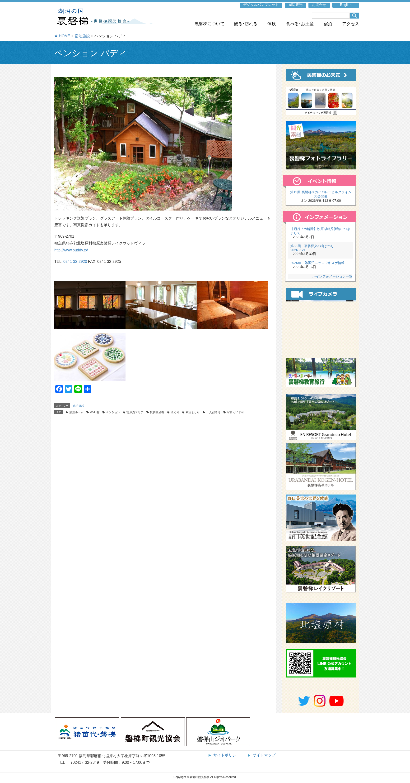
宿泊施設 (78, 406)
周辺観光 (295, 5)
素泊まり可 (193, 412)
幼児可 (175, 412)
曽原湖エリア (135, 412)
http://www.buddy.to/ (71, 250)
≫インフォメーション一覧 (332, 276)
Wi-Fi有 (94, 412)
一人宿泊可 (213, 412)
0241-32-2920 (75, 261)
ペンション (113, 412)
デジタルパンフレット (261, 5)
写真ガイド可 (235, 412)
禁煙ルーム (76, 412)
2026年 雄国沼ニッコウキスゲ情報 (317, 263)
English (345, 5)
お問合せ (319, 5)
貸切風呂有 (157, 412)
